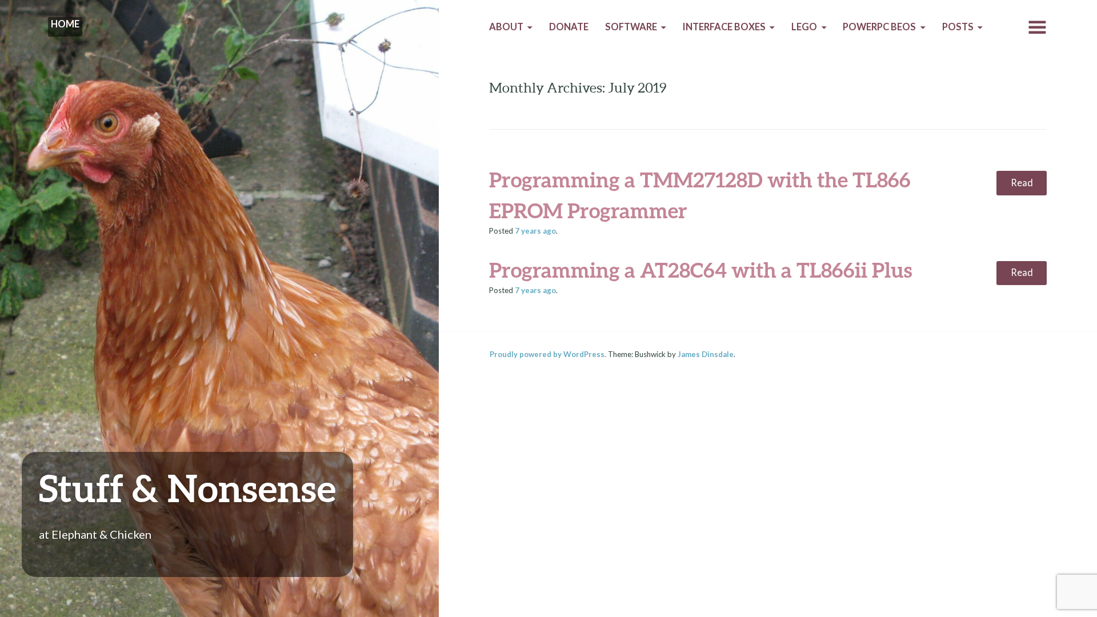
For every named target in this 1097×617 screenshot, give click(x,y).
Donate (568, 27)
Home (65, 24)
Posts (958, 27)
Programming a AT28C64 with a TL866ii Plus (700, 269)
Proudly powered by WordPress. (548, 354)
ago (535, 230)
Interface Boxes (724, 27)
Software (631, 27)
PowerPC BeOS (879, 27)
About (506, 27)
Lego (804, 27)
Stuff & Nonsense (187, 487)
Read (1022, 183)
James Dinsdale (706, 354)
